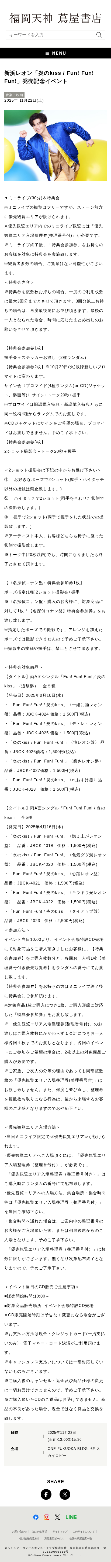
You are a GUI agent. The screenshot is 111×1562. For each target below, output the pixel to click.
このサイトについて (84, 1531)
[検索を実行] (98, 36)
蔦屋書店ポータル (54, 1538)
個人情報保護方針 (29, 1538)
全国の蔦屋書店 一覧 (81, 1538)
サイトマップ (60, 1531)
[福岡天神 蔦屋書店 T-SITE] (55, 18)
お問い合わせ (19, 1531)
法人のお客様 (39, 1531)
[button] (55, 53)
